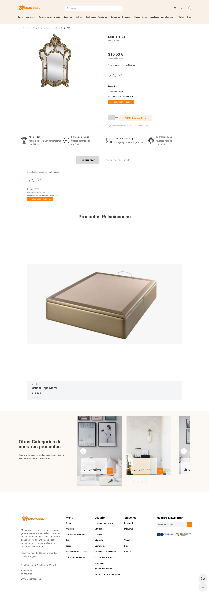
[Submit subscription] (189, 524)
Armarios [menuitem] (30, 17)
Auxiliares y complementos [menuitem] (162, 17)
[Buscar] (68, 8)
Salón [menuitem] (20, 17)
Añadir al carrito (135, 118)
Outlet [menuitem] (181, 17)
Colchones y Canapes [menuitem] (120, 17)
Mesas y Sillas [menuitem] (140, 17)
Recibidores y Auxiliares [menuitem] (96, 17)
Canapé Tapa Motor (44, 388)
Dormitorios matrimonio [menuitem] (49, 17)
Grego (35, 384)
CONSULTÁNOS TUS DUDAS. (121, 102)
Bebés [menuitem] (79, 17)
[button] (116, 125)
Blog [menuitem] (189, 17)
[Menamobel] (29, 8)
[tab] (87, 160)
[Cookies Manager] (203, 578)
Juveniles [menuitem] (68, 17)
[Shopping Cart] (203, 587)
